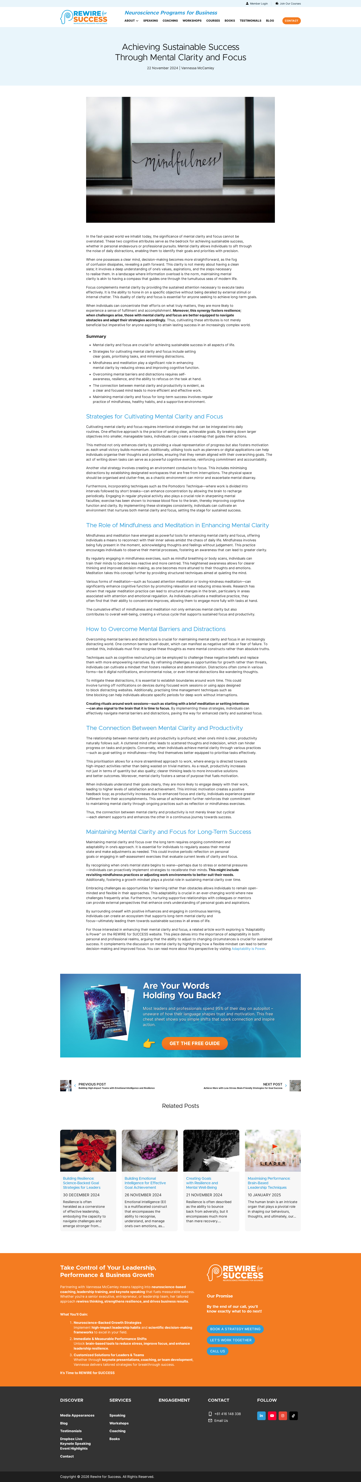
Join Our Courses (290, 3)
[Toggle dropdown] (137, 20)
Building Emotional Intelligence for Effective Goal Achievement (145, 1183)
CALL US (217, 1351)
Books (230, 20)
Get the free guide (195, 1043)
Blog (270, 20)
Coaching (170, 20)
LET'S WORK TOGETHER (231, 1340)
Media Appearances (77, 1415)
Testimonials (250, 20)
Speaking (150, 20)
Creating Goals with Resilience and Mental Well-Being (202, 1183)
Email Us (221, 1421)
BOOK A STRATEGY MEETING (235, 1329)
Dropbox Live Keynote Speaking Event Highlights (75, 1443)
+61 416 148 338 (227, 1414)
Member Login (259, 3)
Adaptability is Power (248, 949)
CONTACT (291, 20)
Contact (67, 1456)
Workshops (192, 20)
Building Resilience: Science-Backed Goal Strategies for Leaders (81, 1183)
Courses (213, 20)
